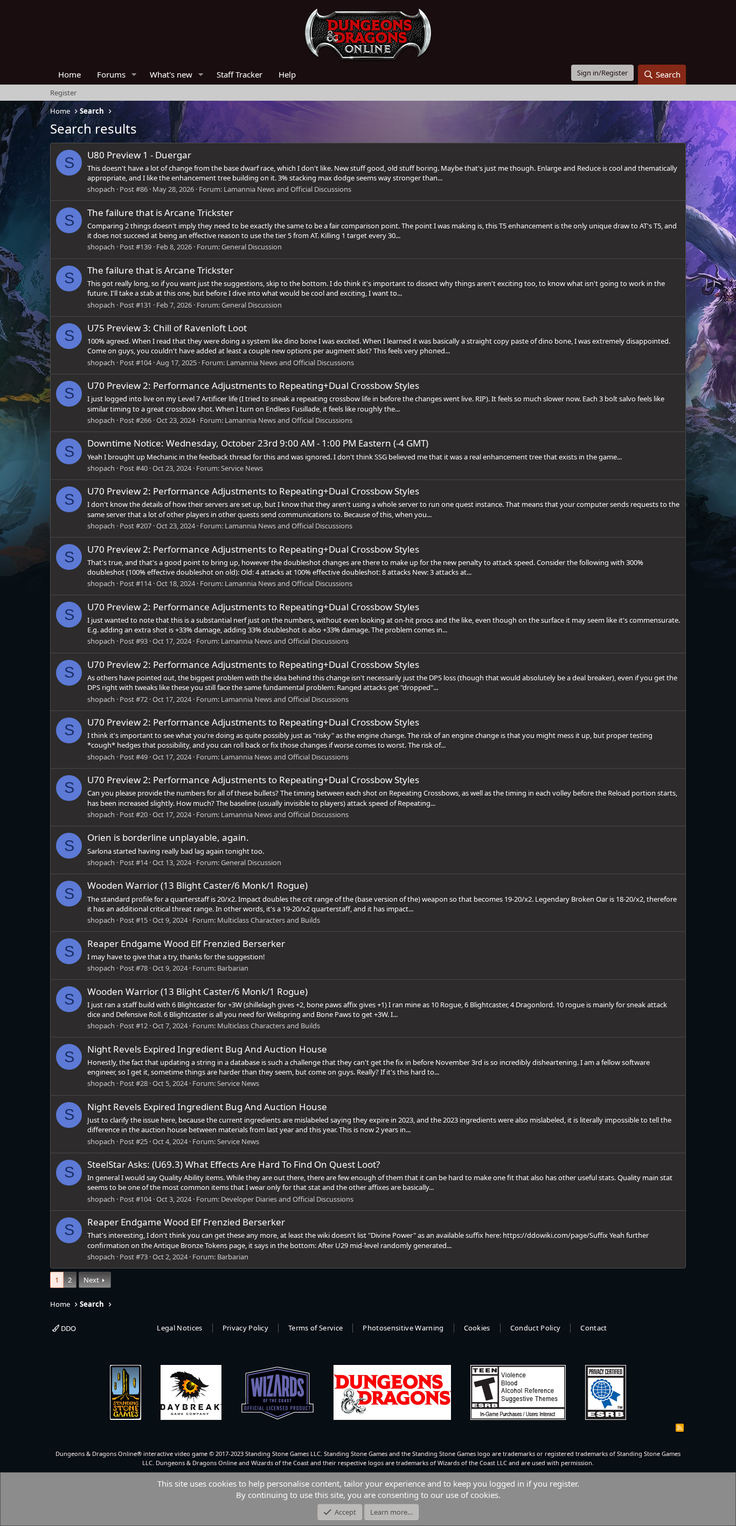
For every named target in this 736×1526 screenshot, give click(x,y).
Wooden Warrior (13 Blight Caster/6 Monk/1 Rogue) (197, 885)
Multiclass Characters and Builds (268, 920)
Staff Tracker (239, 74)
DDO (67, 1328)
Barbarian (232, 968)
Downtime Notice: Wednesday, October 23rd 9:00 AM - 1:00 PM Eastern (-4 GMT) (257, 443)
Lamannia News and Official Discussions (287, 189)
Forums (111, 74)
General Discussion (251, 247)
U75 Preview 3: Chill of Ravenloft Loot (167, 328)
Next (91, 1280)
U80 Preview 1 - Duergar (139, 155)
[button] (134, 75)
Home (69, 74)
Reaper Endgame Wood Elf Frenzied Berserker (186, 943)
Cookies (477, 1328)
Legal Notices (179, 1328)
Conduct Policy (535, 1328)
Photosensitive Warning (403, 1328)
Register (63, 92)
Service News (242, 468)
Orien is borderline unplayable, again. (168, 837)
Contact (593, 1328)
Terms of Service (315, 1328)
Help (287, 74)
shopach (101, 189)
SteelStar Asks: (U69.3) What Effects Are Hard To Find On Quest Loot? (233, 1164)
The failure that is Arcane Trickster (160, 212)
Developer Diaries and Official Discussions (287, 1199)
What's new (171, 74)
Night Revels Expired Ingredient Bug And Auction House (207, 1049)
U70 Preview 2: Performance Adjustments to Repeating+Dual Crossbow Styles (253, 385)
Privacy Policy (246, 1328)
